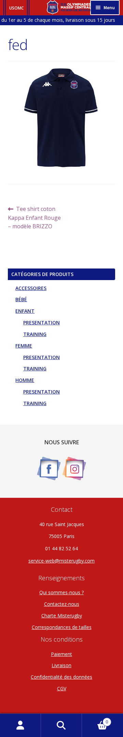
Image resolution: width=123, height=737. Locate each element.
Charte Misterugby (61, 615)
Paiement (61, 654)
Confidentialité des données (61, 677)
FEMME (23, 345)
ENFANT (25, 311)
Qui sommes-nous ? (61, 592)
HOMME (24, 380)
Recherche (61, 725)
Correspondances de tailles (62, 627)
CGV (61, 688)
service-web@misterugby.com (61, 560)
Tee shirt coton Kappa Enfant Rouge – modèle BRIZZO (34, 217)
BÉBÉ (21, 299)
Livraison (61, 665)
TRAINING (34, 334)
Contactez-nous (61, 604)
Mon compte (20, 725)
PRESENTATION (41, 322)
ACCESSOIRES (30, 288)
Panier (95, 719)
